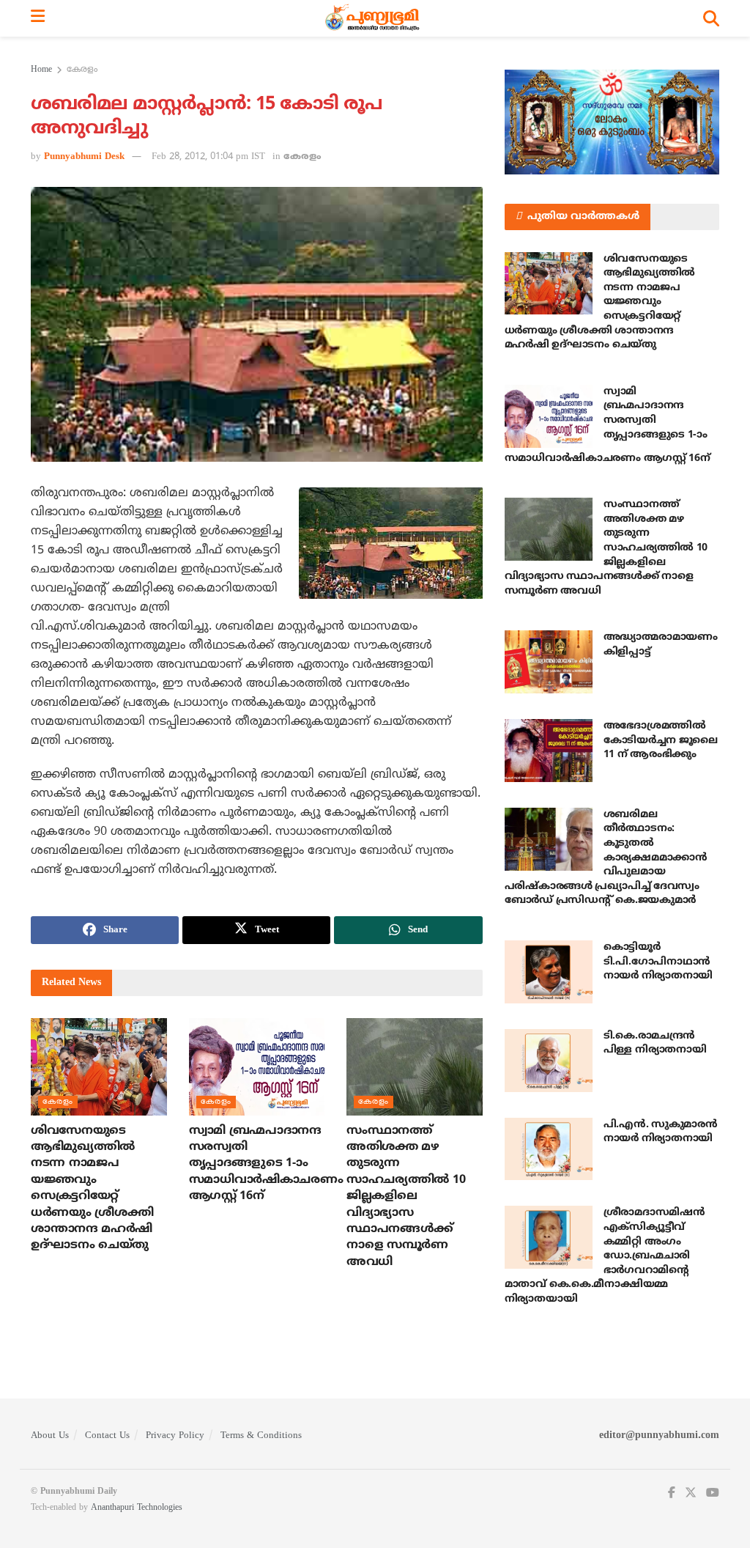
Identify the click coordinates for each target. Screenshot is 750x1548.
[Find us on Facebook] (671, 1493)
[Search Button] (711, 18)
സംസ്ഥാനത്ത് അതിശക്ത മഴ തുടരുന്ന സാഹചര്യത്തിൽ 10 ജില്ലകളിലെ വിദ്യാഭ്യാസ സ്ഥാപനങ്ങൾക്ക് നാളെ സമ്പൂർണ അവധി (405, 1196)
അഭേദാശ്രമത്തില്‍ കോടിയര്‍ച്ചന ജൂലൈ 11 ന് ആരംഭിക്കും (661, 740)
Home (41, 69)
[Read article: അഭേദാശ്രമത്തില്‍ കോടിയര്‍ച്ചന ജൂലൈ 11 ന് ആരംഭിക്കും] (549, 750)
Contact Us (107, 1436)
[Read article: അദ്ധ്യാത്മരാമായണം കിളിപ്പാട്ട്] (549, 661)
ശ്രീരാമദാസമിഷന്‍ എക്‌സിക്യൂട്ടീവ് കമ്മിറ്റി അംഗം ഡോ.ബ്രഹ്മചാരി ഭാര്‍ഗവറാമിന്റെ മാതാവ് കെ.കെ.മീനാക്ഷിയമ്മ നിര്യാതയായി (605, 1255)
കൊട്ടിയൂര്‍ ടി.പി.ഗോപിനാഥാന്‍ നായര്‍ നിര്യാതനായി (658, 961)
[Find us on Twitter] (691, 1493)
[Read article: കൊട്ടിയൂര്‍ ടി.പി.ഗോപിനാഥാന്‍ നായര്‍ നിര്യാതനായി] (549, 971)
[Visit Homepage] (374, 18)
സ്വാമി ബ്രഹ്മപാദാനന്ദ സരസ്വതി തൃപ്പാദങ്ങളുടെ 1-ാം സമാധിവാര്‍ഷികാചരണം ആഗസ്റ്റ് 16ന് (266, 1164)
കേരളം (82, 69)
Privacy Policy (175, 1436)
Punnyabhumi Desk (84, 157)
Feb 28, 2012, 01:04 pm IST (208, 157)
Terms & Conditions (261, 1436)
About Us (50, 1436)
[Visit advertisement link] (612, 122)
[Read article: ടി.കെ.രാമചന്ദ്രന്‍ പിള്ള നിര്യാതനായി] (549, 1060)
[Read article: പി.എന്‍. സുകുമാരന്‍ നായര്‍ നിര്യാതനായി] (549, 1149)
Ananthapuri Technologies (136, 1508)
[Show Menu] (38, 18)
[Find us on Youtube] (712, 1493)
